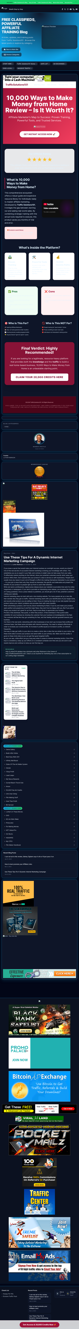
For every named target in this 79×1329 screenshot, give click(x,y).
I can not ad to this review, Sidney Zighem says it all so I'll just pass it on (29, 856)
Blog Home (7, 553)
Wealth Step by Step (16, 9)
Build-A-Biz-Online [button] (58, 2)
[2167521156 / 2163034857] (73, 9)
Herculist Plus (63, 85)
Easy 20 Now (51, 85)
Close (76, 2)
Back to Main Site (12, 49)
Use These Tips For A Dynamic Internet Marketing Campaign (25, 872)
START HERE (7, 64)
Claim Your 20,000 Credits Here (39, 377)
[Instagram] (68, 9)
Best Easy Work (39, 85)
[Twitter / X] (65, 9)
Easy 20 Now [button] (32, 2)
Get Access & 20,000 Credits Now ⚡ (39, 1325)
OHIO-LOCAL (7, 68)
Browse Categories (12, 54)
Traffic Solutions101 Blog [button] (20, 2)
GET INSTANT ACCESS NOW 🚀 (39, 134)
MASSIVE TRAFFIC (24, 68)
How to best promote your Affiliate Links (18, 864)
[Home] (4, 9)
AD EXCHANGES (58, 64)
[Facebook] (62, 9)
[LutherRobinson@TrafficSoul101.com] (76, 9)
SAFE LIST (44, 64)
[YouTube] (71, 9)
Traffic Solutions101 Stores (26, 64)
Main (7, 426)
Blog (72, 85)
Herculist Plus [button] (68, 2)
